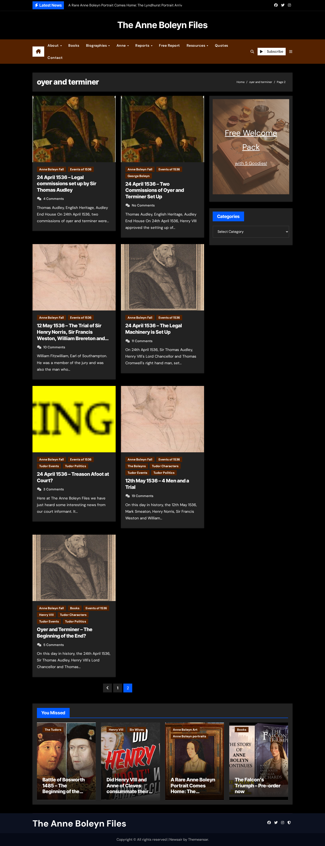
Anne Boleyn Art (185, 730)
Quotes (221, 45)
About (54, 45)
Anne (122, 45)
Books (73, 45)
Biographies (97, 45)
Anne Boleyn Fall (51, 169)
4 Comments (53, 199)
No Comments (143, 205)
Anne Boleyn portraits (189, 736)
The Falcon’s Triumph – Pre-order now (258, 785)
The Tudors (53, 730)
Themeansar (198, 839)
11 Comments (142, 341)
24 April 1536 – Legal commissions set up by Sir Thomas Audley (66, 183)
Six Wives (137, 730)
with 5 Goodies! (251, 163)
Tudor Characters (165, 466)
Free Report (169, 45)
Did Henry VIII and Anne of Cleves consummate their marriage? (128, 788)
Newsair (175, 839)
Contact (55, 57)
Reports (142, 45)
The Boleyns (137, 466)
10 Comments (54, 347)
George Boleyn (139, 176)
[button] (290, 52)
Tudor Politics (75, 466)
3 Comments (53, 489)
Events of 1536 (81, 169)
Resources (196, 45)
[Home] (38, 51)
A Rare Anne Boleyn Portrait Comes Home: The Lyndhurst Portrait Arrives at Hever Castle (193, 794)
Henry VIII (46, 615)
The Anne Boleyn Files (162, 24)
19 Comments (142, 496)
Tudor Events (49, 466)
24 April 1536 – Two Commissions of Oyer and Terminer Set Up (154, 190)
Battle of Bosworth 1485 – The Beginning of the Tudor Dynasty (63, 788)
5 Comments (53, 645)
